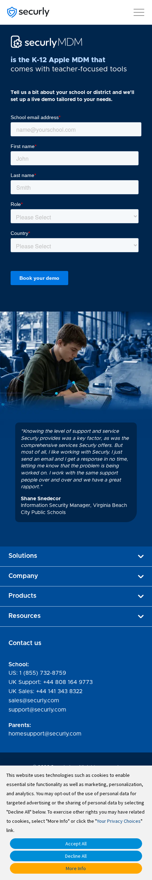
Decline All (76, 856)
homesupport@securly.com (44, 734)
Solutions (22, 556)
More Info (76, 868)
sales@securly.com (33, 700)
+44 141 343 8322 (59, 691)
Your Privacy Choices (119, 821)
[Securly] (28, 12)
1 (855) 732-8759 (42, 673)
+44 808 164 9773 (68, 682)
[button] (139, 11)
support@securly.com (37, 710)
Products (22, 596)
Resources (24, 616)
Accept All (76, 843)
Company (23, 576)
